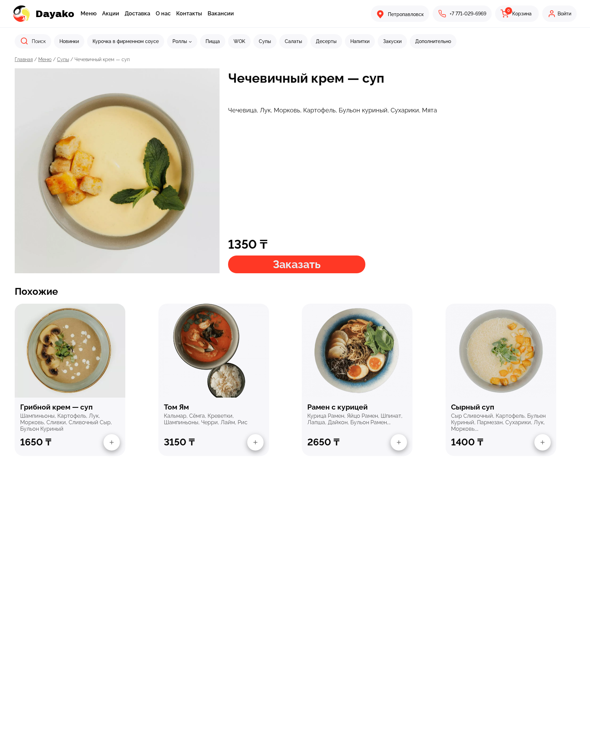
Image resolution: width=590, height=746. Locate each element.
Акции (110, 13)
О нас (163, 13)
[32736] (399, 442)
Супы (265, 41)
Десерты (326, 41)
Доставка (137, 13)
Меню (89, 13)
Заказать (297, 264)
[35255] (111, 442)
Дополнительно (433, 41)
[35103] (542, 442)
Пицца (213, 41)
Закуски (392, 41)
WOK (239, 41)
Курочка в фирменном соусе (126, 41)
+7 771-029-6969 (468, 13)
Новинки (69, 41)
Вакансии (221, 13)
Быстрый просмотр (70, 350)
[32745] (255, 442)
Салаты (293, 41)
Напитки (359, 41)
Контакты (189, 13)
